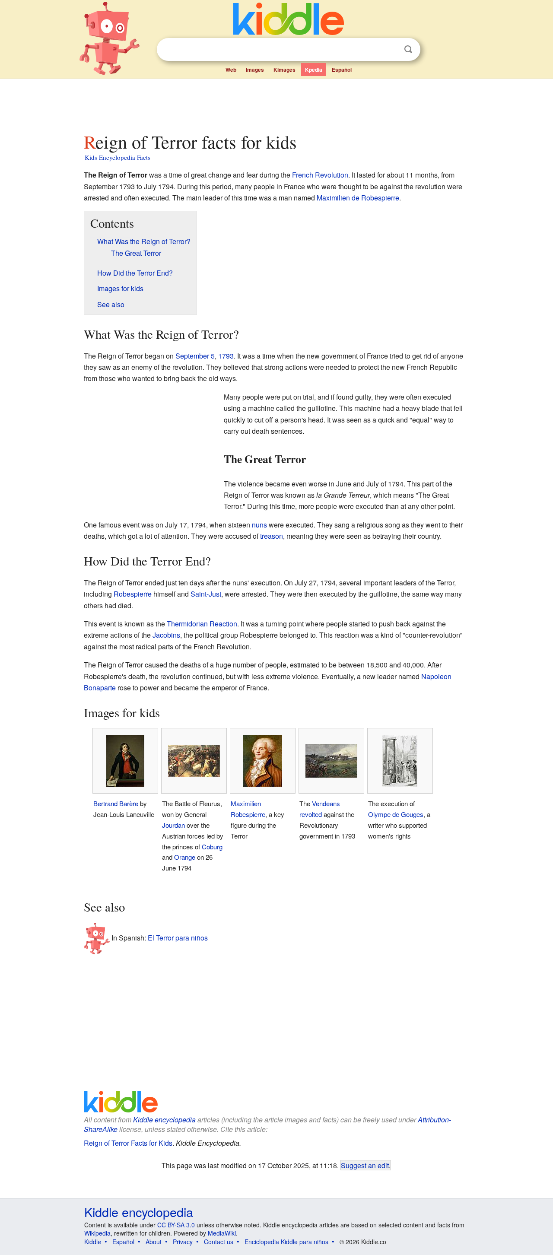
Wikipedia (97, 1233)
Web (231, 69)
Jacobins (166, 635)
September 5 (195, 356)
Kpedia (313, 69)
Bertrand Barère (115, 803)
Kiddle (92, 1241)
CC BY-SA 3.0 (176, 1224)
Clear (390, 49)
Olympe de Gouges (395, 814)
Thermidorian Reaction (202, 624)
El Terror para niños (178, 938)
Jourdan (173, 824)
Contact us (218, 1241)
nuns (259, 525)
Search (408, 49)
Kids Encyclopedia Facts (117, 157)
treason (271, 536)
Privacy (183, 1241)
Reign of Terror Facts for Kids (128, 1143)
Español (342, 69)
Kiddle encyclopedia (164, 1120)
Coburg (212, 846)
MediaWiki (222, 1233)
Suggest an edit (365, 1165)
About (154, 1241)
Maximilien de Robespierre (358, 198)
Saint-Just (206, 594)
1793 (226, 356)
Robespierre (133, 594)
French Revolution (320, 175)
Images (255, 69)
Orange (184, 856)
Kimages (284, 69)
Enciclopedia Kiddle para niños (286, 1241)
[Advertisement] (276, 103)
